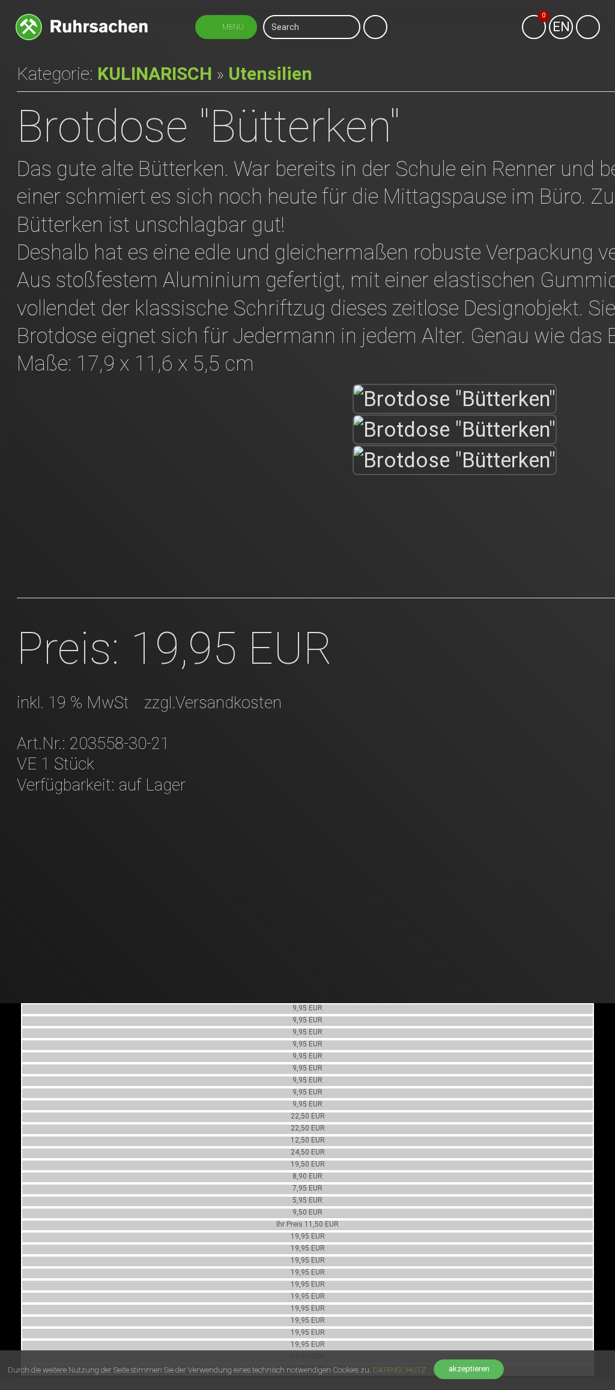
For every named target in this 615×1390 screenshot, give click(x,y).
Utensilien (270, 73)
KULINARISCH (154, 73)
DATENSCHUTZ (399, 1369)
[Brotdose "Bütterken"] (454, 399)
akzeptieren (469, 1368)
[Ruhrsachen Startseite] (81, 16)
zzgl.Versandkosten (213, 702)
